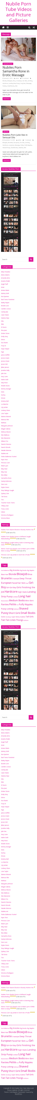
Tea (2, 500)
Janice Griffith (5, 355)
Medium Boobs (17, 600)
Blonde (5, 81)
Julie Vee (6, 132)
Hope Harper (5, 349)
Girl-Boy (30, 81)
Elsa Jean (4, 330)
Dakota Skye (5, 318)
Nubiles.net (4, 453)
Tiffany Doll (4, 506)
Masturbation (5, 601)
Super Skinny (16, 617)
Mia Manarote (5, 438)
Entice (3, 339)
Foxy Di (3, 346)
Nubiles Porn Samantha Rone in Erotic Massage (16, 71)
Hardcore (5, 83)
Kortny (3, 395)
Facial (14, 583)
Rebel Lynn (4, 466)
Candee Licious (6, 309)
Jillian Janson (5, 367)
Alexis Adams (5, 275)
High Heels (22, 592)
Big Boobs (23, 570)
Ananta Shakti (5, 281)
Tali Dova (4, 496)
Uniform (26, 620)
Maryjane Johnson (7, 426)
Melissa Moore (6, 432)
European (16, 142)
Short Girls (14, 613)
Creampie (19, 81)
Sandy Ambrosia (6, 481)
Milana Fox (4, 441)
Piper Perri (4, 460)
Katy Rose (4, 383)
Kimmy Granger (6, 389)
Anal (2, 570)
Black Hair (4, 574)
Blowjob (9, 81)
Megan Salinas (5, 429)
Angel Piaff (4, 284)
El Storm (4, 327)
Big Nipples (30, 570)
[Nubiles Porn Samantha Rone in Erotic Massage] (18, 39)
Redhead (16, 609)
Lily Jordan (4, 407)
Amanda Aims (5, 278)
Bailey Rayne (5, 303)
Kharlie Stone (5, 386)
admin (17, 78)
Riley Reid (4, 469)
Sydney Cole (5, 493)
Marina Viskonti (6, 416)
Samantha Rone (8, 64)
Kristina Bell (5, 401)
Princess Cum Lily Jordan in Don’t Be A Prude (15, 555)
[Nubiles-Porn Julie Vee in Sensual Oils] (18, 107)
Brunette (10, 142)
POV (17, 605)
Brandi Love (5, 306)
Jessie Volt (4, 364)
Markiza (3, 423)
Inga (2, 352)
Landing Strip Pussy (14, 83)
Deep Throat (25, 578)
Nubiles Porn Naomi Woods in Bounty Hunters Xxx (17, 530)
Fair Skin (24, 81)
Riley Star (4, 472)
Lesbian (15, 597)
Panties (5, 86)
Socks (3, 617)
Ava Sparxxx (5, 296)
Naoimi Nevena (6, 444)
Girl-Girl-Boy (11, 587)
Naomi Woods (5, 447)
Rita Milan (4, 475)
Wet (16, 86)
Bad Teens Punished (7, 299)
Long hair (23, 83)
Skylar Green (5, 487)
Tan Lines (11, 620)
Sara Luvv (4, 484)
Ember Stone (5, 333)
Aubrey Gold (5, 293)
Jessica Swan (5, 361)
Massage (28, 83)
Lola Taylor (4, 413)
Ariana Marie (5, 290)
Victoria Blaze (5, 518)
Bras (14, 81)
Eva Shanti (4, 343)
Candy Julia (4, 312)
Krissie (3, 398)
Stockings (8, 617)
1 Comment (27, 140)
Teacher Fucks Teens (8, 503)
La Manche (4, 404)
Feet (27, 583)
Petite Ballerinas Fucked (8, 456)
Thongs (19, 620)
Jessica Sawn (5, 358)
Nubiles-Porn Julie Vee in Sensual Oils (15, 136)
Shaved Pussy (6, 147)
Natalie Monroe (6, 450)
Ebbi (2, 324)
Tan (3, 620)
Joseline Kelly (5, 370)
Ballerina (6, 570)
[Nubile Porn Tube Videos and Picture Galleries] (3, 27)
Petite (22, 145)
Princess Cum (5, 463)
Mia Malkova (5, 435)
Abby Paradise (5, 272)
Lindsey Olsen (5, 410)
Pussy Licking (7, 608)
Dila (2, 321)
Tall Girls (30, 616)
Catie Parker (5, 315)
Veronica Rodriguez (7, 515)
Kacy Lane (4, 376)
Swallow (21, 147)
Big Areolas (15, 570)
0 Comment (25, 78)
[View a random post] (34, 27)
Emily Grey (4, 336)
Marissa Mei (5, 419)
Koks (2, 392)
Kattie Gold (4, 379)
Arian (2, 287)
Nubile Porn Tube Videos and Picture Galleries (18, 12)
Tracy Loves (5, 509)
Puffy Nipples (28, 145)
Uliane (3, 512)
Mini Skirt (29, 600)
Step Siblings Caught (7, 490)
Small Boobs (10, 86)
